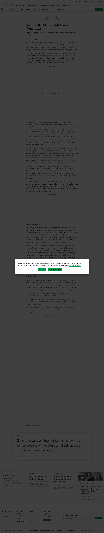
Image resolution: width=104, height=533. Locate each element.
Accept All (42, 269)
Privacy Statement (74, 265)
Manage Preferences (55, 269)
